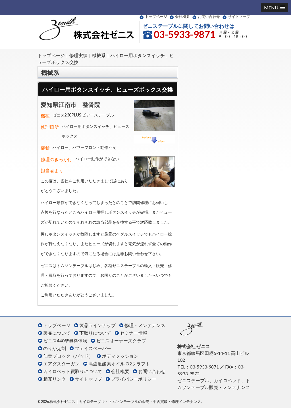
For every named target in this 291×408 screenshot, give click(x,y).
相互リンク (54, 379)
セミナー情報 (133, 333)
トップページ (156, 16)
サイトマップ (239, 16)
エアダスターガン (61, 363)
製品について (56, 333)
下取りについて (95, 333)
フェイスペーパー (93, 348)
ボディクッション (120, 356)
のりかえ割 (54, 348)
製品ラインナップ (97, 325)
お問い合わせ (209, 16)
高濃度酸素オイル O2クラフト (119, 363)
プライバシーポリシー (133, 379)
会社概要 (182, 16)
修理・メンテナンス (144, 325)
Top (277, 394)
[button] (274, 7)
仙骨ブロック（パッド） (68, 356)
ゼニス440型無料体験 (65, 340)
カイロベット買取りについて (72, 371)
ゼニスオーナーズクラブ (121, 340)
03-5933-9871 (184, 34)
